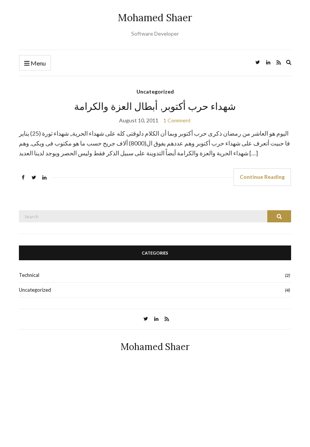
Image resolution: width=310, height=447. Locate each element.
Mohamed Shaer (155, 17)
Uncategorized (155, 91)
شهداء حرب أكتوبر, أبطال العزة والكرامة (155, 106)
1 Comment (177, 120)
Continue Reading (262, 176)
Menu (37, 63)
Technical (29, 275)
